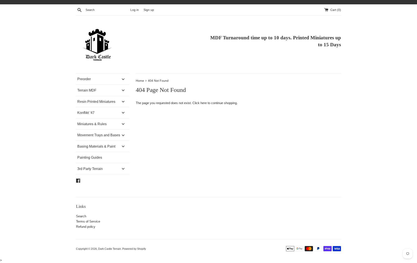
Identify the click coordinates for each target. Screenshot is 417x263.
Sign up (149, 10)
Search (81, 216)
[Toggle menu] (123, 79)
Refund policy (85, 226)
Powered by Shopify (134, 248)
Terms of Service (88, 221)
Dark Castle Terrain (109, 248)
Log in (134, 10)
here (203, 103)
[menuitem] (102, 79)
